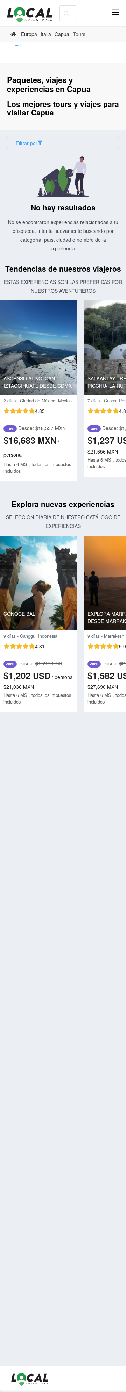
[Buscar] (65, 13)
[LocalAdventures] (33, 15)
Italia (46, 33)
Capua (62, 33)
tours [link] (79, 34)
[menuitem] (52, 45)
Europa (29, 33)
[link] (14, 34)
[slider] (24, 410)
